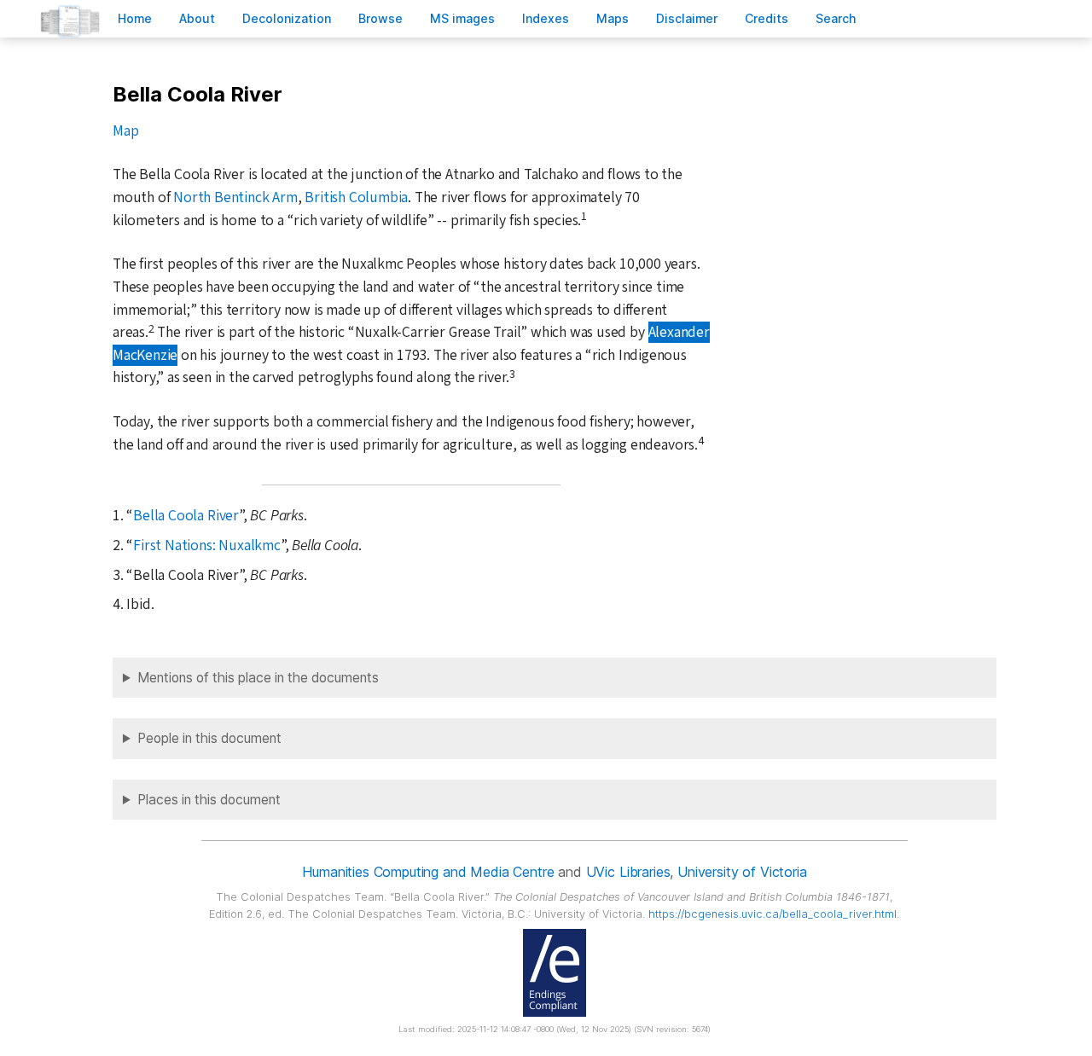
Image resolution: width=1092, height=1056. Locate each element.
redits (766, 18)
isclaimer (686, 18)
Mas (612, 18)
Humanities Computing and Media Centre (428, 871)
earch (836, 18)
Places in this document (209, 800)
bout (197, 18)
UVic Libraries (628, 871)
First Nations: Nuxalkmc (207, 545)
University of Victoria (741, 871)
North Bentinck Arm (235, 197)
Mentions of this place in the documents (258, 678)
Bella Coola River (186, 515)
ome (135, 18)
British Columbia (356, 197)
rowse (380, 18)
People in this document (209, 738)
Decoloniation (286, 18)
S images (462, 18)
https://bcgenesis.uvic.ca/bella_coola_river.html (772, 914)
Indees (545, 18)
